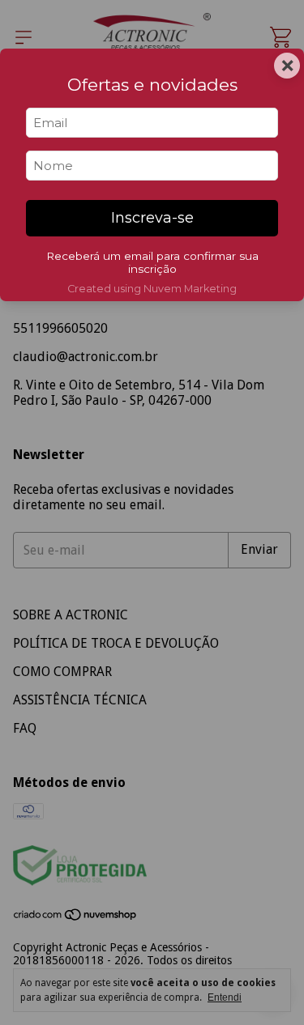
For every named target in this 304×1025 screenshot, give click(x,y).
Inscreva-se (152, 218)
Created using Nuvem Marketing (152, 289)
